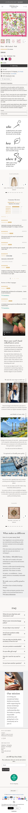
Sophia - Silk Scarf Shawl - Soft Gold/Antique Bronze (14, 187)
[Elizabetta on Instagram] (3, 738)
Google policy (14, 805)
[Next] (25, 41)
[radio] (2, 59)
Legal (2, 752)
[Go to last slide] (2, 184)
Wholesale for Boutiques (7, 735)
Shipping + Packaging (6, 745)
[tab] (6, 192)
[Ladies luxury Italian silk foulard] (14, 24)
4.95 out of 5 (17, 202)
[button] (4, 49)
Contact (3, 732)
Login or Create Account (7, 734)
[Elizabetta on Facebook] (2, 738)
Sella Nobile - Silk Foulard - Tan (14, 520)
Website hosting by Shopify (18, 794)
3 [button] (14, 278)
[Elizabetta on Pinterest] (5, 738)
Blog (2, 749)
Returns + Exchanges (6, 746)
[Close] (26, 800)
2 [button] (12, 278)
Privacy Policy (9, 805)
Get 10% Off (6, 769)
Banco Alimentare (10, 594)
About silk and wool (6, 751)
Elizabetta (10, 794)
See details (20, 2)
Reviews (3, 748)
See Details (20, 71)
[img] (4, 220)
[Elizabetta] (14, 778)
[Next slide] (25, 184)
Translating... (6, 295)
